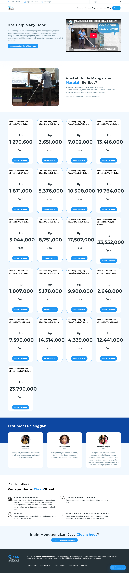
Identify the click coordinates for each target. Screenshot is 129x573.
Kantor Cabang (59, 565)
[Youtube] (106, 2)
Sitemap (84, 565)
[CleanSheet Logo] (15, 8)
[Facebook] (101, 2)
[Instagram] (112, 2)
